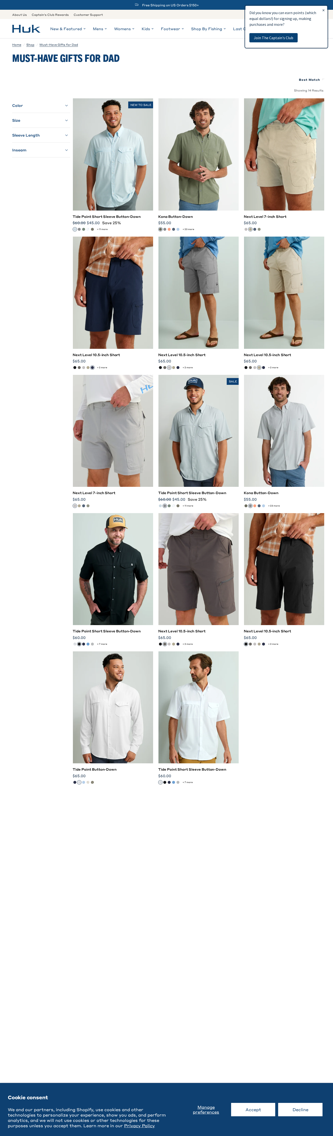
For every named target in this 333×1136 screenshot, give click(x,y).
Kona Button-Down (175, 216)
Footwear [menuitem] (170, 28)
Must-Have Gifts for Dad (58, 44)
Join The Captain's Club (273, 37)
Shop (30, 44)
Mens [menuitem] (98, 28)
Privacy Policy (139, 1125)
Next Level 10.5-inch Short (96, 354)
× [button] (323, 10)
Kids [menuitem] (146, 28)
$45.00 (93, 222)
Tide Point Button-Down (94, 769)
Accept (253, 1109)
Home (16, 44)
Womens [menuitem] (122, 28)
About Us (19, 15)
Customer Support (88, 15)
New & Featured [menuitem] (66, 28)
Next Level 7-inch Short (265, 216)
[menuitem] (20, 14)
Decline (300, 1109)
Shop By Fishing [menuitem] (206, 28)
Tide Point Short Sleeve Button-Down (106, 216)
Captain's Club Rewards (50, 15)
